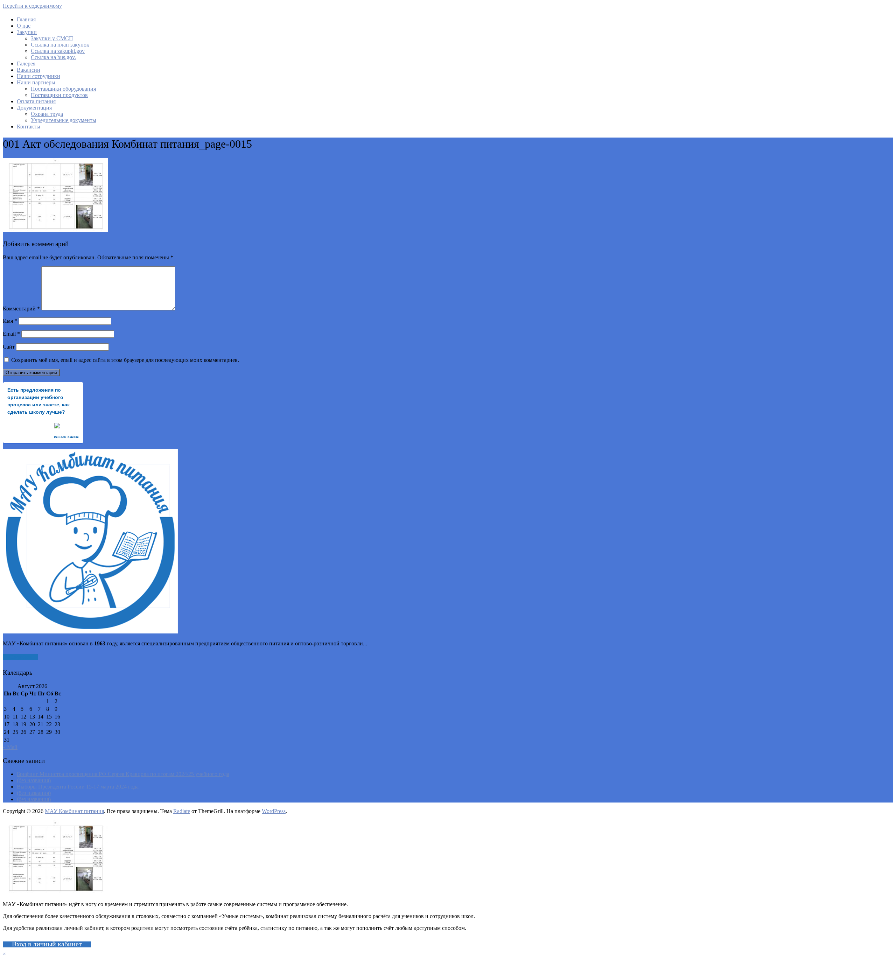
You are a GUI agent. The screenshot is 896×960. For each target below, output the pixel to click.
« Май (10, 747)
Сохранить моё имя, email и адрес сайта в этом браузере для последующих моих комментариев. (125, 360)
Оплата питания (36, 101)
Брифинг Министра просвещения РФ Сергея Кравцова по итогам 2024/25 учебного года (123, 774)
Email (11, 334)
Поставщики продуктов (59, 95)
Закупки (27, 32)
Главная (26, 19)
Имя (10, 321)
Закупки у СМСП (52, 38)
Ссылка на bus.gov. (53, 57)
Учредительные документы (63, 120)
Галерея (26, 63)
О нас (23, 26)
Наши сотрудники (38, 76)
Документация (34, 108)
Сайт (9, 347)
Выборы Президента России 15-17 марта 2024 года (78, 787)
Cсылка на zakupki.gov (58, 51)
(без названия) (34, 780)
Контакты (28, 126)
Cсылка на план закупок (60, 45)
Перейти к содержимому (32, 6)
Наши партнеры (36, 82)
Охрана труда (47, 114)
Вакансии (28, 70)
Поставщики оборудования (63, 89)
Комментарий (21, 308)
